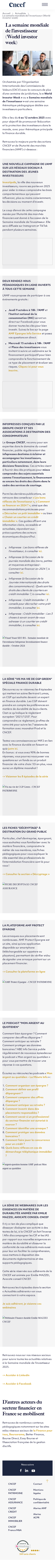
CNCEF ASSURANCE (15, 1501)
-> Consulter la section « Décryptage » (26, 874)
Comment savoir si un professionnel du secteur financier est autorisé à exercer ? (27, 1121)
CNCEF (12, 1484)
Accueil (6, 14)
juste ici (12, 749)
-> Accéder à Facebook (16, 1384)
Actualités (20, 14)
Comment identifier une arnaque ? (27, 1128)
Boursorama (16, 1434)
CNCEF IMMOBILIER (15, 1519)
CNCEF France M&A (15, 1529)
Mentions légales (38, 1492)
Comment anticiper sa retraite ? (25, 1105)
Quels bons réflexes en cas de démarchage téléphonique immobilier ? (29, 1152)
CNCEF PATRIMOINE (15, 1492)
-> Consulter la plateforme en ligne (23, 972)
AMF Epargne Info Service (25, 334)
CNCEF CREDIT (12, 1510)
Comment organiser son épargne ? (27, 1086)
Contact (37, 1484)
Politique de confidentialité (41, 1501)
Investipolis (9, 182)
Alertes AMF (40, 1509)
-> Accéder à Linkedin (15, 1375)
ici (40, 551)
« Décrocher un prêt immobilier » (22, 513)
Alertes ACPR (37, 1516)
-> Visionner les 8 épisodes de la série (25, 777)
